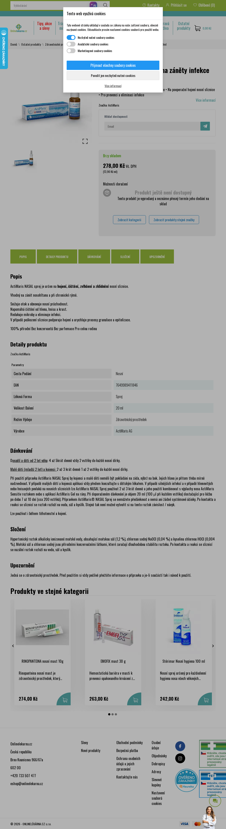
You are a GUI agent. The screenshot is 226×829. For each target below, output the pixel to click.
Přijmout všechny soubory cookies (113, 65)
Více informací (113, 85)
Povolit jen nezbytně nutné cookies (113, 75)
